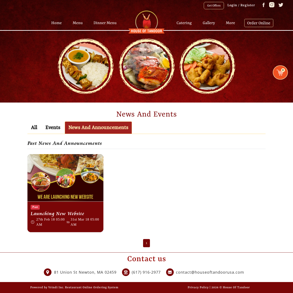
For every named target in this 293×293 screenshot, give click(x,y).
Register (247, 5)
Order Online (258, 23)
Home (56, 23)
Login (232, 5)
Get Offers (214, 5)
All (34, 127)
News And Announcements (98, 127)
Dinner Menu (105, 23)
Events (52, 127)
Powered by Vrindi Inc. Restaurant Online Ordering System (74, 287)
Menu (78, 23)
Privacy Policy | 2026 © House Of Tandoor (219, 287)
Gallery (209, 23)
